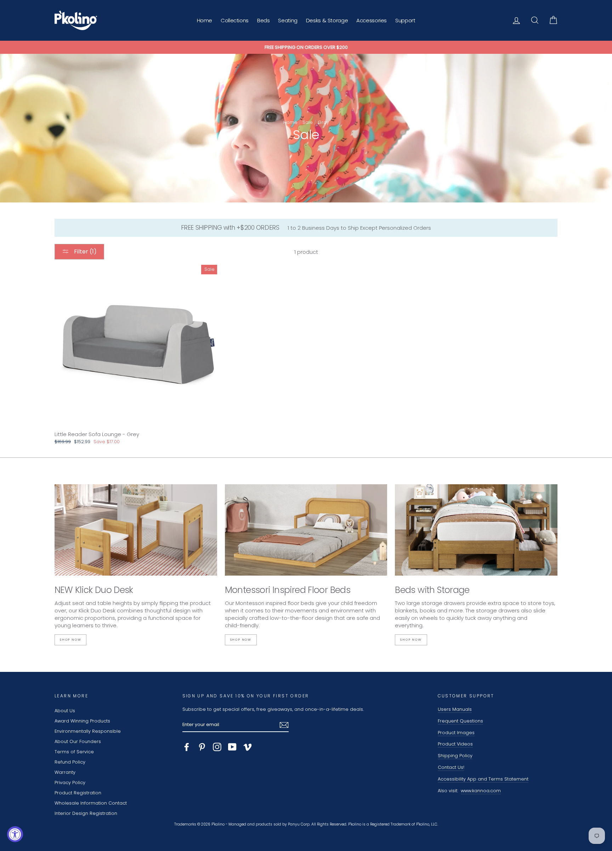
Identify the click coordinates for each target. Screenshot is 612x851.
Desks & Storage (327, 20)
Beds (263, 20)
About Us (65, 711)
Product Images (456, 733)
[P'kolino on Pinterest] (202, 747)
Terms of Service (74, 752)
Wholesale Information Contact (91, 803)
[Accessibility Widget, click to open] (15, 834)
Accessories (371, 20)
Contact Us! (451, 767)
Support (405, 20)
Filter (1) (85, 251)
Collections (235, 20)
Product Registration (78, 793)
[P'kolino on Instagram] (217, 747)
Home (204, 20)
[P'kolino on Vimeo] (247, 747)
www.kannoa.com (481, 791)
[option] (306, 47)
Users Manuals (455, 709)
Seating (287, 20)
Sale (307, 122)
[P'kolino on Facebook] (186, 747)
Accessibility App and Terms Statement (483, 779)
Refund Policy (70, 762)
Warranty (65, 772)
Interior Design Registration (86, 813)
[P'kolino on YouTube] (232, 747)
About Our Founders (78, 741)
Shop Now (70, 640)
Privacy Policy (70, 782)
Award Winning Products (82, 721)
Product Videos (455, 744)
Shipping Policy (455, 756)
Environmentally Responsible (88, 731)
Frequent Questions (460, 721)
